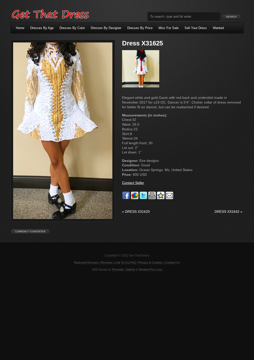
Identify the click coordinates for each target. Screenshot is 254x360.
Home (20, 28)
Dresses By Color (72, 28)
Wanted (218, 28)
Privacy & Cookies (150, 262)
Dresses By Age (42, 28)
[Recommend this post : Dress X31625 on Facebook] (126, 198)
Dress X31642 (228, 212)
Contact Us (172, 262)
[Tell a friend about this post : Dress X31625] (169, 198)
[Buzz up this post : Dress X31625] (135, 198)
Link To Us (122, 262)
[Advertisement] (127, 315)
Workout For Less (150, 269)
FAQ (133, 262)
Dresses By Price (140, 28)
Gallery (130, 269)
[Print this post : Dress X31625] (152, 198)
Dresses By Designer (106, 28)
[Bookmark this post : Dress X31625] (161, 198)
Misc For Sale (169, 28)
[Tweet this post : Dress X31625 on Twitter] (143, 198)
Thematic (118, 269)
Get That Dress (50, 13)
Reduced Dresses (86, 262)
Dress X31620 (136, 212)
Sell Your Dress (196, 28)
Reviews (106, 262)
